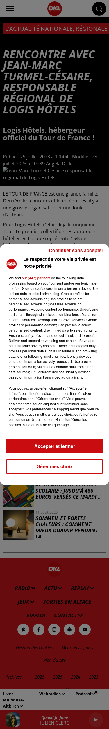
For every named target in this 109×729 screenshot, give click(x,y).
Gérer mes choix (55, 466)
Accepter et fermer (54, 446)
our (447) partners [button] (36, 277)
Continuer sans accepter (76, 250)
